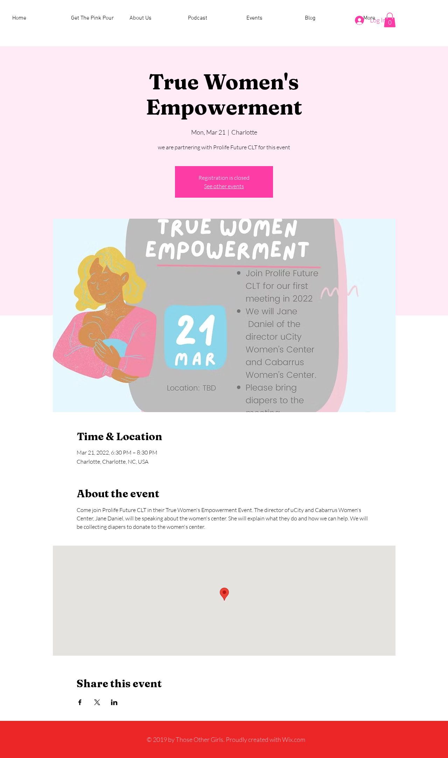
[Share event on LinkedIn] (114, 702)
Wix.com (293, 739)
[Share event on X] (97, 702)
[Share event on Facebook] (80, 702)
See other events (224, 186)
